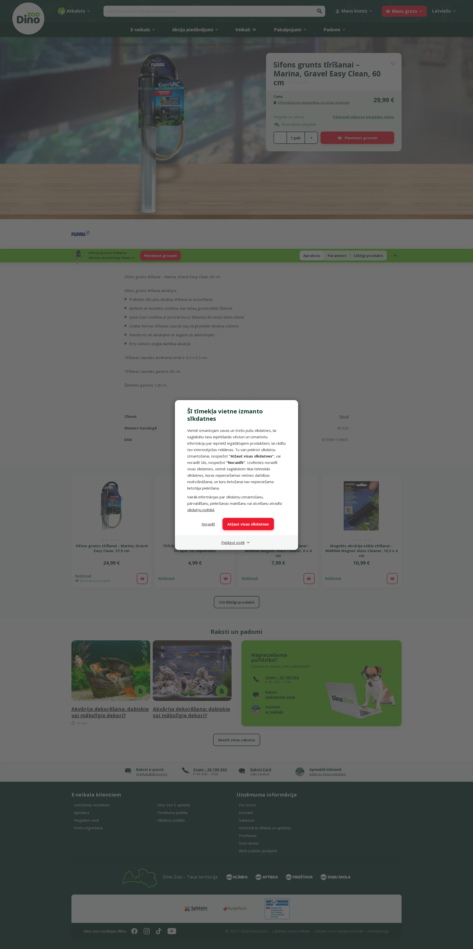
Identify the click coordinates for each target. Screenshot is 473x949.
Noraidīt (208, 524)
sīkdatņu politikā (200, 509)
